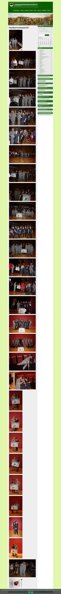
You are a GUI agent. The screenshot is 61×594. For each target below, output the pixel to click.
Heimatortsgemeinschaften (44, 56)
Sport (40, 67)
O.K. (29, 592)
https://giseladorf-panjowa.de (43, 103)
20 (44, 43)
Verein (35, 10)
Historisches (41, 58)
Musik (40, 63)
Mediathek (26, 10)
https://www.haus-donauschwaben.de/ (44, 114)
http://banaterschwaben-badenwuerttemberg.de (42, 81)
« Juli (39, 46)
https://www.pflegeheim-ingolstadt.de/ (44, 107)
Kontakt (49, 10)
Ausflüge (41, 51)
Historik (31, 10)
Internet (41, 59)
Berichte (22, 10)
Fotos (40, 55)
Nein (32, 592)
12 (42, 42)
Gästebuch (44, 10)
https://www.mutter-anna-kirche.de (43, 98)
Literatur (41, 62)
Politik (40, 66)
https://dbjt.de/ (40, 94)
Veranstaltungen (16, 10)
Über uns (39, 10)
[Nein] (59, 591)
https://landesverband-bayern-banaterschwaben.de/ (43, 85)
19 (42, 43)
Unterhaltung (42, 70)
